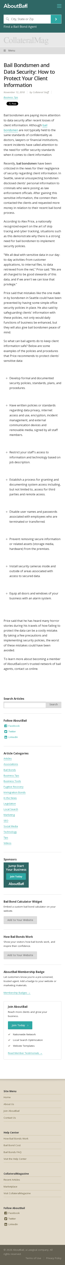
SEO (6, 820)
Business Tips (11, 97)
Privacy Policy (53, 1258)
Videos (7, 843)
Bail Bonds (10, 769)
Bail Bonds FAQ (12, 1152)
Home (7, 1097)
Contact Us (10, 1117)
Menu (11, 50)
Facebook (14, 725)
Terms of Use (33, 1258)
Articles (8, 758)
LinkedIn (13, 737)
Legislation (10, 803)
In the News (10, 798)
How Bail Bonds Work (16, 1138)
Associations (11, 764)
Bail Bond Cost (12, 1145)
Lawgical (32, 1249)
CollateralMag (26, 39)
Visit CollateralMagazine (17, 1193)
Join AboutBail (12, 1110)
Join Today (19, 1025)
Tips (6, 837)
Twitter (12, 731)
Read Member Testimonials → (25, 1053)
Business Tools (12, 781)
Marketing (9, 814)
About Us (9, 1104)
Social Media (11, 826)
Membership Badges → (17, 992)
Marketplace (10, 1186)
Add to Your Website (20, 920)
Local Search (11, 809)
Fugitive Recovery (13, 786)
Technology (10, 831)
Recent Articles (12, 1179)
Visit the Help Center (15, 1158)
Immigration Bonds (15, 792)
